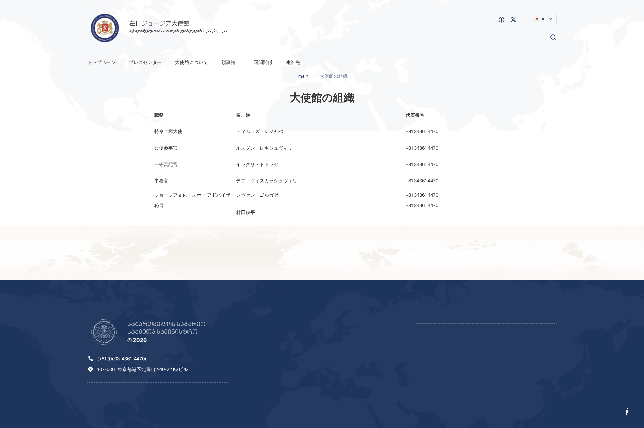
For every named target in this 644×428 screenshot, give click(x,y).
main (303, 76)
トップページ (101, 62)
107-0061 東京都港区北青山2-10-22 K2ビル (142, 369)
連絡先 (293, 62)
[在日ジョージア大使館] (104, 28)
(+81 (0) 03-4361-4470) (121, 358)
